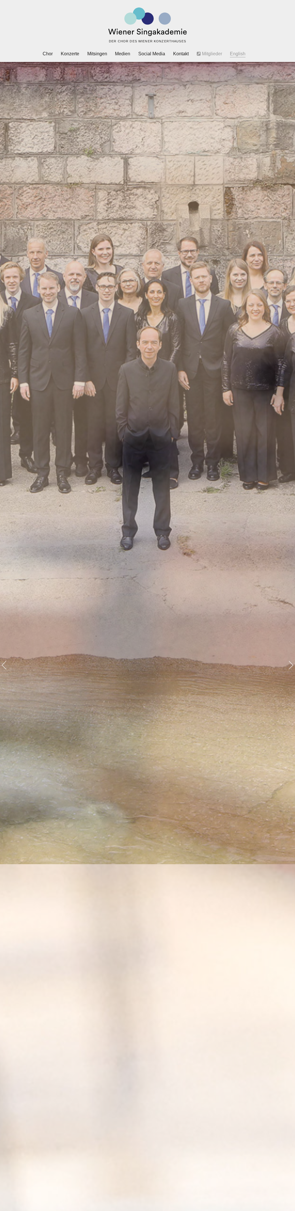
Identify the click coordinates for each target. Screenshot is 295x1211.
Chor (48, 53)
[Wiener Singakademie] (147, 21)
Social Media (151, 53)
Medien (122, 53)
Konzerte (70, 53)
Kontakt (181, 53)
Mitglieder (211, 53)
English (237, 53)
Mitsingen (97, 53)
